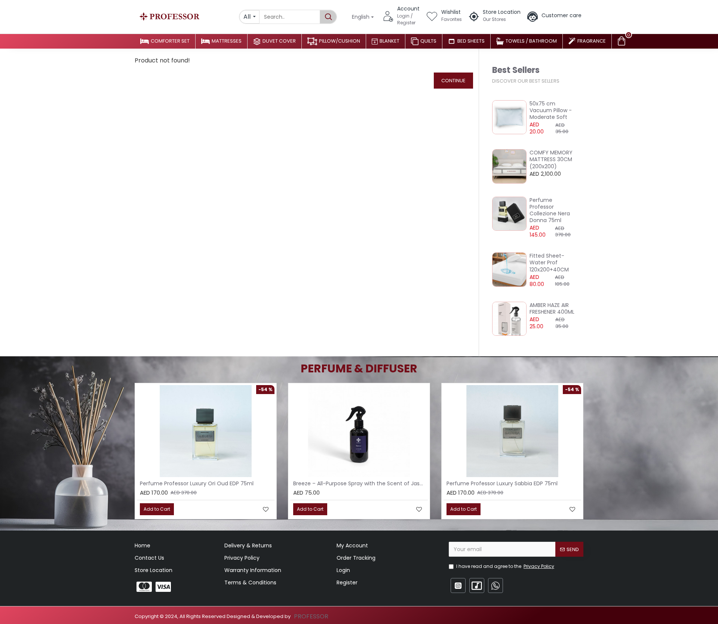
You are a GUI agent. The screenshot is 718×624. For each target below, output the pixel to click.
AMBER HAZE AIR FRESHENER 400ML (552, 308)
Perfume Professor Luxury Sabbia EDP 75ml (502, 483)
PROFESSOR (311, 616)
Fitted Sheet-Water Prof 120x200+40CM (549, 262)
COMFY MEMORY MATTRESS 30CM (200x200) (551, 159)
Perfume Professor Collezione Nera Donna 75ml (550, 210)
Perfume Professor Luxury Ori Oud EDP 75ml (197, 483)
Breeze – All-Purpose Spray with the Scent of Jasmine (360, 483)
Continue (453, 80)
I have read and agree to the (505, 566)
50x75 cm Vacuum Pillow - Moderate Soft (551, 110)
